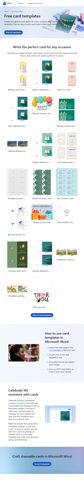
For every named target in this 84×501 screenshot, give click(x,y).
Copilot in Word (14, 429)
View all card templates (42, 315)
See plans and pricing (35, 3)
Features (20, 3)
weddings (12, 403)
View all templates (13, 32)
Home (6, 11)
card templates (55, 350)
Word (9, 3)
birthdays (20, 400)
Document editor (17, 11)
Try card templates (42, 464)
